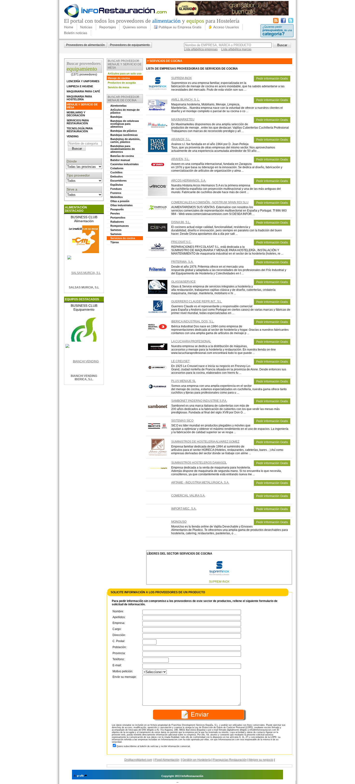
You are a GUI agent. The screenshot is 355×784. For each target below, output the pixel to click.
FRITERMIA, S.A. (182, 262)
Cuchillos (116, 172)
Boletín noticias (75, 33)
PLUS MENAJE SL (183, 381)
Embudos (116, 176)
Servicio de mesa (118, 87)
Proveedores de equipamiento (130, 45)
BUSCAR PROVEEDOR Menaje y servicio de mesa (125, 64)
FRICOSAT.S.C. (181, 242)
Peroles (115, 213)
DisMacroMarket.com (138, 760)
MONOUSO (178, 521)
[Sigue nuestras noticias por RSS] (275, 22)
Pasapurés (117, 209)
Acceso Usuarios (226, 27)
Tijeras (114, 242)
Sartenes (115, 229)
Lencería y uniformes (83, 81)
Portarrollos (117, 217)
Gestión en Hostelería (196, 760)
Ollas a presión (119, 201)
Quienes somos (135, 27)
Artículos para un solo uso (125, 73)
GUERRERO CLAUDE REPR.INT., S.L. (196, 301)
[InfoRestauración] (115, 17)
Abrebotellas (118, 105)
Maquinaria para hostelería (79, 98)
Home (68, 27)
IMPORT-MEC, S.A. (183, 508)
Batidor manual (120, 160)
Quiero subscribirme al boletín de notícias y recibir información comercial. (154, 746)
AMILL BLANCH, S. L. (185, 99)
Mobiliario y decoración (76, 114)
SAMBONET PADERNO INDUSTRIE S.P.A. (199, 401)
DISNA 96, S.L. (181, 222)
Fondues (116, 188)
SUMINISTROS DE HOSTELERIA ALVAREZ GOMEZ (205, 441)
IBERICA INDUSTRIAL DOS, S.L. (192, 321)
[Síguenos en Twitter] (290, 22)
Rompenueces (119, 225)
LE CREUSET (180, 361)
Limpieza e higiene (80, 86)
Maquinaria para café (83, 91)
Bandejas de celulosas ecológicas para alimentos (124, 123)
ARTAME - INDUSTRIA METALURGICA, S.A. (200, 482)
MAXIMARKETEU (182, 119)
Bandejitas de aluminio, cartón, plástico (125, 140)
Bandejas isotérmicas (124, 134)
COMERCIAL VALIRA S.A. (188, 495)
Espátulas (116, 184)
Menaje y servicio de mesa (82, 106)
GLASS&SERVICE (183, 281)
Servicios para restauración (78, 122)
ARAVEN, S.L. (180, 159)
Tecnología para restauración (80, 130)
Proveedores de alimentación (85, 45)
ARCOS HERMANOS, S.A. (188, 180)
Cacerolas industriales (124, 164)
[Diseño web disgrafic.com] (80, 776)
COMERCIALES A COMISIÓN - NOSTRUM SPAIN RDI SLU (209, 202)
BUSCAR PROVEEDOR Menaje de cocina (123, 98)
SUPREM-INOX (181, 78)
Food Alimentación (167, 760)
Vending (73, 136)
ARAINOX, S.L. (181, 139)
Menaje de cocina (119, 78)
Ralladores (117, 221)
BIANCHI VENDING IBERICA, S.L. (84, 377)
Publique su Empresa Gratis (180, 27)
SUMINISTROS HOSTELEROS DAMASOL (199, 462)
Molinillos (116, 197)
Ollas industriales (121, 205)
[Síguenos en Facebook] (283, 22)
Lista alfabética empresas (201, 49)
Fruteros (115, 192)
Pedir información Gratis (272, 78)
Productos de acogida (122, 82)
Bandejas (116, 116)
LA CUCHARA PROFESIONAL (191, 341)
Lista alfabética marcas (236, 49)
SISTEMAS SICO (182, 420)
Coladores (116, 168)
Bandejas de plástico (123, 130)
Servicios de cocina (122, 238)
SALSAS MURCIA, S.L (84, 287)
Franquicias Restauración (230, 760)
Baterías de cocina (122, 155)
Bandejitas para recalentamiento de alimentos (122, 149)
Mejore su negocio (261, 760)
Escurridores (118, 180)
